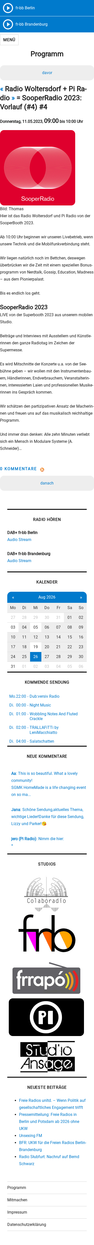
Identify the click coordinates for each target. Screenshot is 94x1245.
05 (35, 627)
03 (13, 627)
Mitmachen (17, 1200)
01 (69, 617)
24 (13, 656)
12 (35, 637)
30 (47, 617)
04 (24, 627)
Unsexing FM (30, 1135)
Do (46, 607)
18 (24, 646)
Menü (9, 39)
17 (13, 646)
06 (47, 627)
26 (35, 656)
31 (58, 617)
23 (81, 646)
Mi (35, 607)
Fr (58, 607)
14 (58, 637)
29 (35, 617)
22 (69, 646)
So (81, 607)
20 (47, 646)
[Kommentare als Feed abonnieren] (47, 470)
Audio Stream (19, 539)
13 (47, 637)
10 (13, 637)
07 (58, 627)
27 (13, 617)
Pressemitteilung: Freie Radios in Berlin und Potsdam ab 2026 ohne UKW (49, 1121)
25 (24, 656)
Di (24, 607)
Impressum (17, 1212)
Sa (69, 607)
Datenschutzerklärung (26, 1224)
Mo (13, 607)
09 (81, 627)
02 (81, 617)
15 (69, 637)
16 (81, 637)
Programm (16, 1187)
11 (24, 637)
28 (24, 617)
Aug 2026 (46, 597)
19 (35, 646)
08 (69, 627)
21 (58, 646)
